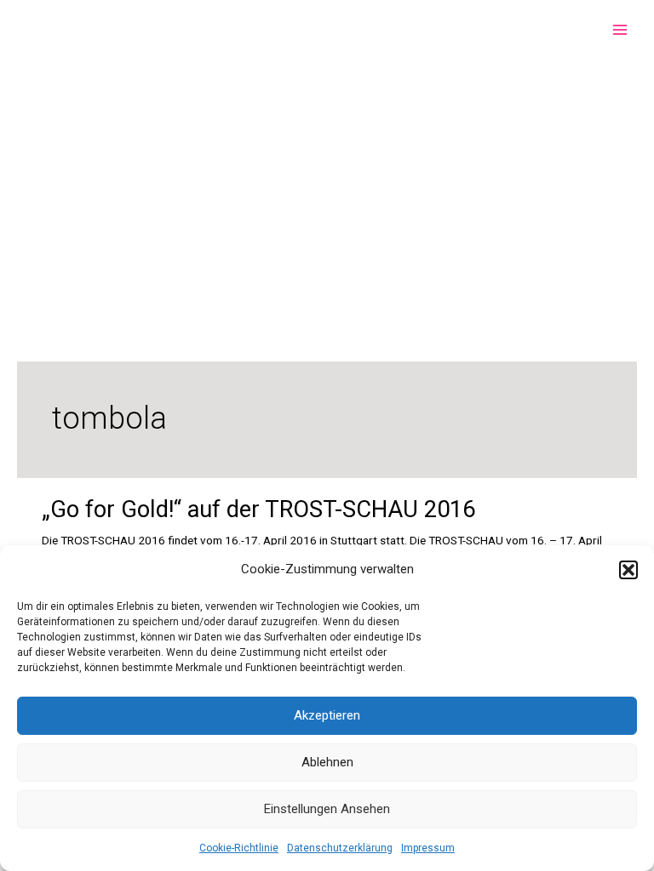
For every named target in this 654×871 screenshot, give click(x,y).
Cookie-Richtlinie (238, 848)
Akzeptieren (327, 715)
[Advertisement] (327, 187)
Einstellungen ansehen (327, 809)
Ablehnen (327, 762)
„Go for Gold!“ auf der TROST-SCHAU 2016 (258, 509)
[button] (628, 569)
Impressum (428, 848)
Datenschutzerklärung (340, 848)
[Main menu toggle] (620, 30)
